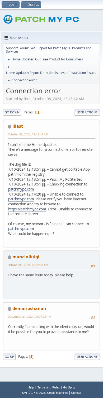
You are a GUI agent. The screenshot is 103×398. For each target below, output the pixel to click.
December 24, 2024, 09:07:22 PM (29, 317)
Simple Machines (57, 392)
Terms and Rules (49, 387)
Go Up (9, 357)
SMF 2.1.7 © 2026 (33, 392)
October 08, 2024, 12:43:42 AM (28, 134)
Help (31, 387)
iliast (17, 126)
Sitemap (76, 392)
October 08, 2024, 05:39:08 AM (28, 265)
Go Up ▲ (69, 387)
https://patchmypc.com (27, 209)
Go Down (12, 112)
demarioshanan (29, 308)
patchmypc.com (21, 189)
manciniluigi (25, 257)
